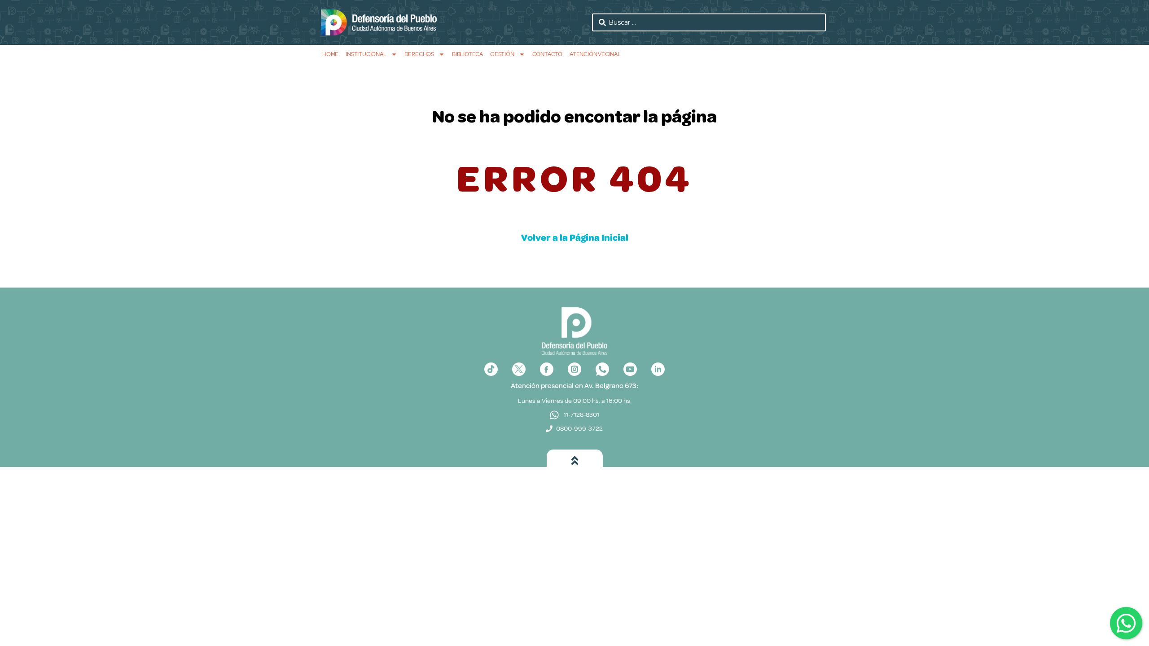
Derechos (419, 54)
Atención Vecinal (595, 54)
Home (330, 54)
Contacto (547, 54)
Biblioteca (467, 54)
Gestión (502, 54)
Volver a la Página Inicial (574, 238)
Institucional (366, 54)
